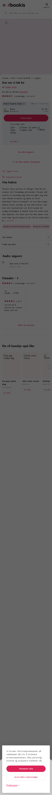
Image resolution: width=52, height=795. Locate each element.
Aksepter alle (26, 768)
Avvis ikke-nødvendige (26, 777)
